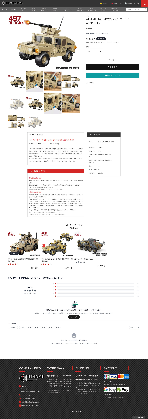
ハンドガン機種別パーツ (92, 9)
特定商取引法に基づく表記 (30, 405)
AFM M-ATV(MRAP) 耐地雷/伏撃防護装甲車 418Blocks (23, 260)
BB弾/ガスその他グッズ (114, 9)
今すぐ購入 (113, 67)
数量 (87, 47)
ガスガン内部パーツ (55, 9)
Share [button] (91, 82)
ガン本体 (4, 9)
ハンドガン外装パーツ (34, 9)
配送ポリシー (88, 385)
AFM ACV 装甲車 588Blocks (83, 259)
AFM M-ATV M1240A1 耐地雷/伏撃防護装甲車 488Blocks (57, 260)
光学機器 (13, 9)
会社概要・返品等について (30, 402)
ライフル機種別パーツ (80, 9)
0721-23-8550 (26, 395)
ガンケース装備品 (103, 9)
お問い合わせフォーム (29, 399)
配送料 (92, 42)
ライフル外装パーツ (23, 9)
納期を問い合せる (113, 75)
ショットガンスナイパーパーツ (67, 9)
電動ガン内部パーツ (44, 9)
